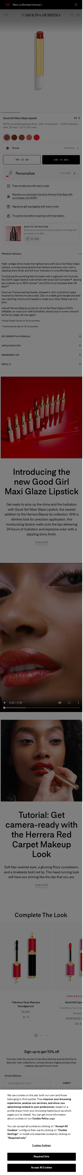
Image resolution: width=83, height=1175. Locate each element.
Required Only (40, 1156)
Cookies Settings (40, 1145)
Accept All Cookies (40, 1167)
